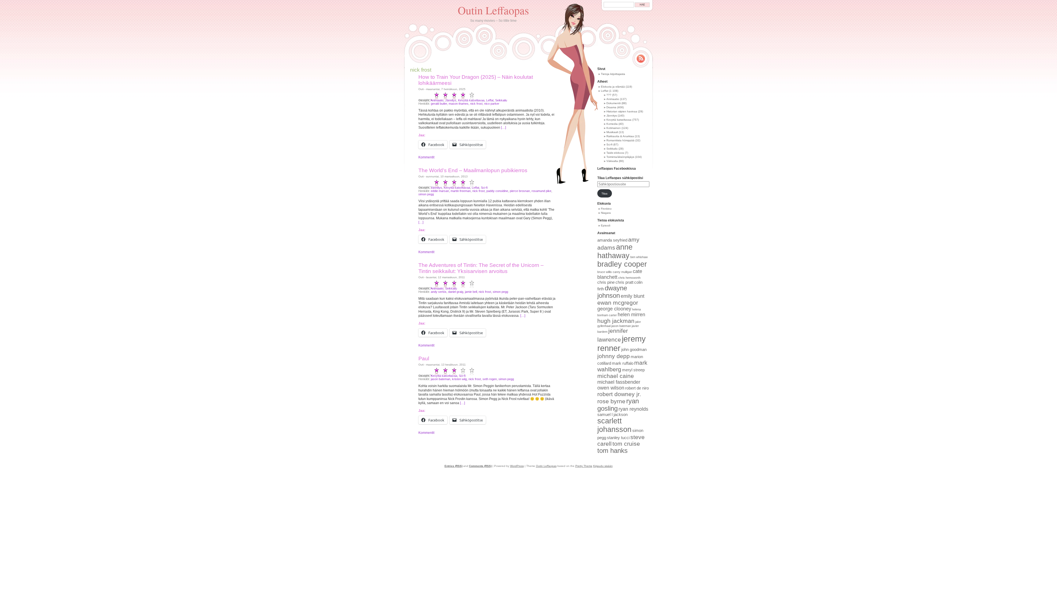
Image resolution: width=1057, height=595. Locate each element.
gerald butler (439, 103)
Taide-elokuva (615, 152)
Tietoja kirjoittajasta (613, 73)
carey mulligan (622, 272)
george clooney (614, 309)
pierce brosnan (520, 191)
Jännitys (450, 100)
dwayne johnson (612, 292)
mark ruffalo (622, 363)
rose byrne (611, 401)
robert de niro (637, 388)
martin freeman (461, 191)
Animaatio (437, 100)
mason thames (458, 103)
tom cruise (626, 443)
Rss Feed (641, 59)
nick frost (476, 103)
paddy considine (497, 191)
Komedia (612, 123)
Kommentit (426, 157)
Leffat (490, 100)
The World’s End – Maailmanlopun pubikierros (472, 170)
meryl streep (633, 370)
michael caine (615, 376)
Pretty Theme (583, 465)
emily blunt (632, 296)
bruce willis (604, 272)
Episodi (605, 225)
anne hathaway (615, 251)
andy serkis (438, 291)
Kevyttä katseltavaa (471, 100)
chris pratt (624, 282)
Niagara (606, 212)
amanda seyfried (612, 240)
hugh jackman (615, 321)
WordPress (517, 465)
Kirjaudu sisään (603, 465)
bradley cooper (622, 264)
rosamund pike (541, 191)
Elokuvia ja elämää (613, 86)
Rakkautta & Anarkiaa (620, 136)
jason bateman (440, 379)
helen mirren (631, 314)
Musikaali (612, 132)
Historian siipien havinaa (621, 111)
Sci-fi (484, 187)
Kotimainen (613, 127)
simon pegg (426, 194)
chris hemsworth (629, 277)
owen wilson (610, 388)
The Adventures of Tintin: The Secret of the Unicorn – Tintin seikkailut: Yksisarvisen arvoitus (481, 268)
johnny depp (613, 356)
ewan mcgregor (617, 302)
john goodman (634, 349)
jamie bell (471, 291)
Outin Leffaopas (493, 10)
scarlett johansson (614, 425)
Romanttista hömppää (620, 140)
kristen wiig (459, 379)
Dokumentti (613, 103)
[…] (503, 127)
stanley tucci (618, 438)
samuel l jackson (612, 414)
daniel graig (455, 291)
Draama (611, 107)
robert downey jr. (619, 394)
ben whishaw (639, 257)
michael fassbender (618, 382)
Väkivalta (612, 161)
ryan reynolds (633, 409)
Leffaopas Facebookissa (616, 169)
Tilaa (604, 193)
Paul (423, 358)
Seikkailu (501, 100)
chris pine (606, 282)
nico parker (491, 103)
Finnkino (606, 208)
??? (608, 94)
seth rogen (490, 379)
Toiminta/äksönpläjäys (620, 156)
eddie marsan (440, 191)
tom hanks (612, 450)
